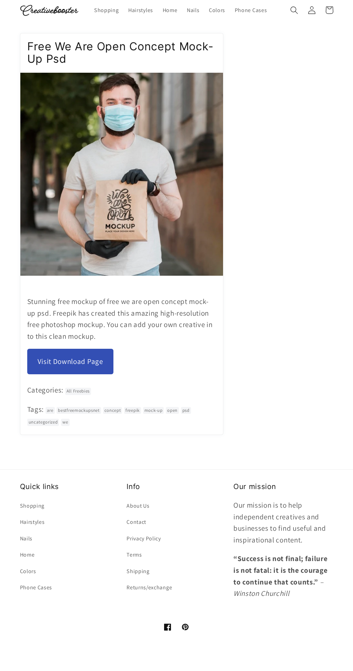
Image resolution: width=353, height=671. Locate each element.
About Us (138, 505)
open (172, 410)
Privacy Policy (144, 538)
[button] (294, 10)
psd (186, 410)
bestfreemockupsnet (78, 410)
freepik (132, 410)
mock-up (153, 410)
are (50, 410)
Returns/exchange (149, 587)
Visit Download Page (70, 361)
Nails (26, 538)
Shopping (32, 505)
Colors (28, 571)
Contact (136, 522)
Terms (134, 554)
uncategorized (43, 422)
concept (112, 410)
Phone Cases (36, 587)
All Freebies (78, 391)
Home (27, 554)
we (65, 422)
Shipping (138, 571)
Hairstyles (32, 522)
